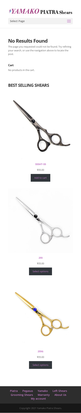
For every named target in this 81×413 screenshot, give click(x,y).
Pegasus (27, 391)
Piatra (14, 391)
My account (38, 398)
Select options (40, 271)
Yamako (43, 391)
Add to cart (40, 177)
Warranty (44, 395)
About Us (60, 395)
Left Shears (60, 391)
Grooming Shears (22, 395)
